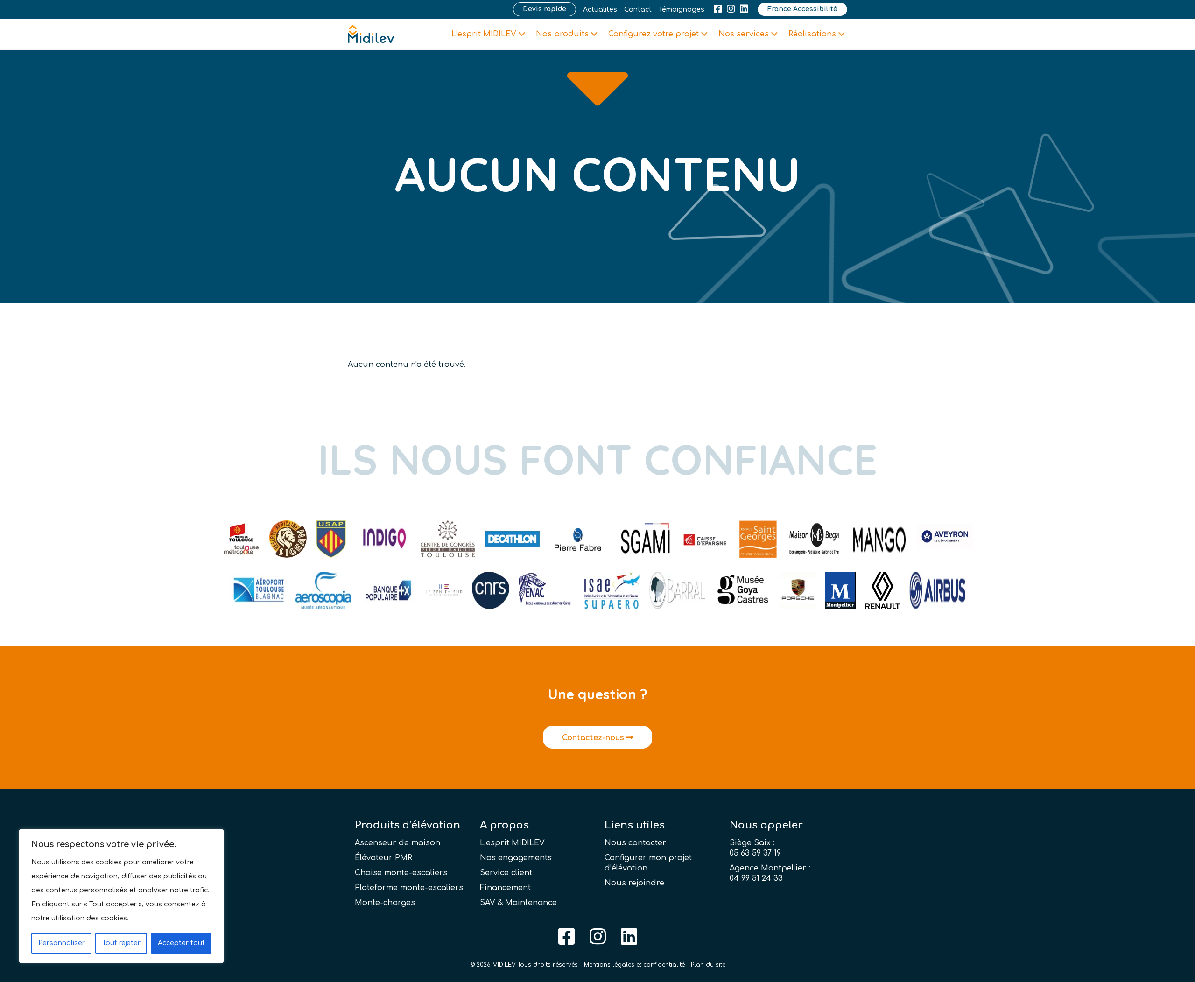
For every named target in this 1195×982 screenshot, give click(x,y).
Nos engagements (516, 858)
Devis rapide (544, 9)
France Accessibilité (802, 9)
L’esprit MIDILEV (512, 843)
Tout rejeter (121, 943)
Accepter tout (181, 943)
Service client (506, 873)
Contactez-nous (594, 738)
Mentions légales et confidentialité (634, 964)
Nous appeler (766, 825)
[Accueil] (371, 34)
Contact (638, 9)
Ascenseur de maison (397, 843)
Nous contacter (635, 843)
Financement (505, 888)
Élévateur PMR (383, 858)
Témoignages (681, 9)
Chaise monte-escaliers (401, 873)
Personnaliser (61, 943)
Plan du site (708, 964)
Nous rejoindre (634, 883)
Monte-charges (385, 902)
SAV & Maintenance (518, 902)
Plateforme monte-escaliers (409, 888)
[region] (121, 896)
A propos (504, 825)
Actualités (600, 9)
